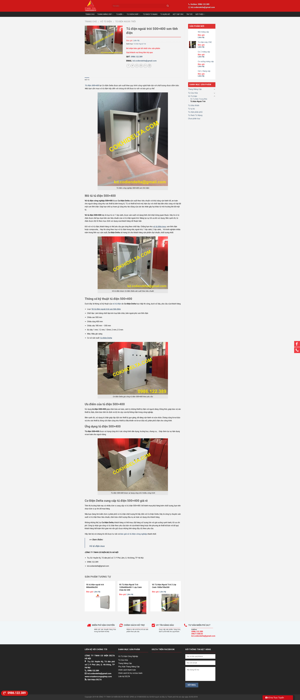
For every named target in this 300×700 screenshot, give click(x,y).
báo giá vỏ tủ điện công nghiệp (133, 534)
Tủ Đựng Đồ (165, 14)
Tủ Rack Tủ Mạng (150, 14)
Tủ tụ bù (191, 109)
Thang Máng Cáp (104, 14)
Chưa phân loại (194, 118)
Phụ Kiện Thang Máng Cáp (129, 666)
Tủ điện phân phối (195, 112)
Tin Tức (189, 14)
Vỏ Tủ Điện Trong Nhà (198, 99)
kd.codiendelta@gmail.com (202, 7)
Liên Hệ (136, 40)
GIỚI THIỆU (199, 14)
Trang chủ (91, 21)
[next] (181, 599)
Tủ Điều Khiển (193, 105)
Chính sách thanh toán (127, 670)
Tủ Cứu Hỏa (193, 93)
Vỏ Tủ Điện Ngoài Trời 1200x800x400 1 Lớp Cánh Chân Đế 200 (130, 587)
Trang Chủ (90, 14)
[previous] (85, 599)
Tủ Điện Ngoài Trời (125, 21)
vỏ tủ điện (116, 304)
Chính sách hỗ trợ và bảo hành (130, 673)
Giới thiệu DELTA (94, 679)
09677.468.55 (197, 634)
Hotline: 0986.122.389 (199, 4)
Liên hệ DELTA (124, 676)
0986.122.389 (197, 631)
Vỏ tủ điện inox (97, 546)
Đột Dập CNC (178, 14)
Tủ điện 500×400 (92, 85)
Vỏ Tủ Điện (106, 21)
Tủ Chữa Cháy (133, 14)
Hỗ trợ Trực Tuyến (275, 697)
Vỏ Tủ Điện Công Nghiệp (128, 656)
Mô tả (87, 80)
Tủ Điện (119, 14)
